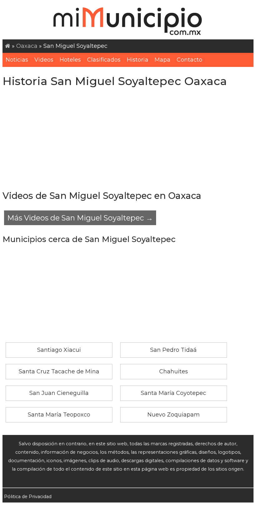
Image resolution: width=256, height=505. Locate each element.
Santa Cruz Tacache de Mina (59, 371)
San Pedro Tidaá (173, 349)
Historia (137, 59)
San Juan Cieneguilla (59, 393)
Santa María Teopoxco (59, 414)
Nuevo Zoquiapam (173, 414)
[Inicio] (7, 46)
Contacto (189, 59)
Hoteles (70, 59)
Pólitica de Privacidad (28, 496)
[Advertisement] (128, 139)
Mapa (162, 59)
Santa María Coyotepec (173, 393)
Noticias (17, 59)
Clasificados (104, 59)
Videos (43, 59)
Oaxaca (26, 46)
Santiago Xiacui (59, 349)
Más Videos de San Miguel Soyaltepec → (80, 217)
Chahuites (173, 371)
